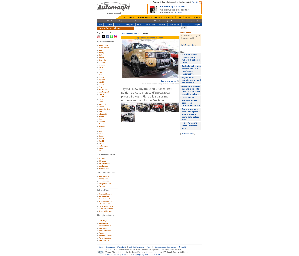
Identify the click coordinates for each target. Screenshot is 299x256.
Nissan (101, 116)
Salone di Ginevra (105, 194)
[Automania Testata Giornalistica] (113, 10)
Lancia (101, 94)
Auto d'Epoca (150, 24)
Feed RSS (195, 2)
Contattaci (178, 12)
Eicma (101, 233)
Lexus (101, 99)
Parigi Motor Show (106, 206)
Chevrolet (102, 60)
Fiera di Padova (105, 226)
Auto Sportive (104, 176)
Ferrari (101, 70)
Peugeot (102, 121)
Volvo (101, 148)
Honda (101, 77)
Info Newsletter (188, 45)
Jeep (100, 87)
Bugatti (101, 57)
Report (199, 21)
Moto (100, 24)
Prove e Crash (174, 24)
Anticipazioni (146, 21)
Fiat (100, 72)
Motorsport (190, 21)
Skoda (101, 134)
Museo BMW (104, 223)
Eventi (139, 24)
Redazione (110, 247)
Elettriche (157, 21)
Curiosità (181, 21)
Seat (100, 131)
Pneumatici (103, 186)
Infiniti (101, 82)
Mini (100, 111)
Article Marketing (136, 247)
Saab (100, 129)
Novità (137, 21)
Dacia (101, 67)
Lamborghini (104, 92)
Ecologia (166, 21)
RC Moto (102, 161)
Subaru (101, 138)
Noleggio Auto (104, 168)
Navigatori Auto (105, 184)
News (149, 247)
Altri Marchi (103, 151)
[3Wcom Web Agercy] (100, 253)
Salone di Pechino (105, 211)
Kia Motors (103, 89)
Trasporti (109, 24)
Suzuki (101, 141)
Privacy (125, 254)
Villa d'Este (103, 228)
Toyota (101, 143)
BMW (101, 55)
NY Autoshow (104, 196)
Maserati (102, 104)
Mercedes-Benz (104, 109)
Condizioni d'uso (112, 254)
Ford (100, 75)
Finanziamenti (104, 163)
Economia (101, 21)
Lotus (101, 102)
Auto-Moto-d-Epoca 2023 (131, 33)
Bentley (101, 53)
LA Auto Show (104, 204)
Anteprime (129, 21)
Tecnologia (119, 21)
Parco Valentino (105, 238)
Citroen (102, 65)
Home (124, 17)
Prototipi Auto (104, 181)
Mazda (101, 107)
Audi (100, 50)
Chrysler (102, 62)
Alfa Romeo (103, 45)
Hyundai (102, 80)
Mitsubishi (103, 114)
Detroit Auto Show (106, 199)
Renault (102, 126)
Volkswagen (103, 146)
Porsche (102, 124)
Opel (100, 119)
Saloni (173, 21)
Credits (157, 254)
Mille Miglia (103, 221)
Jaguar (101, 84)
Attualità (118, 24)
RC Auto (102, 159)
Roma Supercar (105, 231)
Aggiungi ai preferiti (141, 254)
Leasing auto (104, 166)
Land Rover (103, 97)
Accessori (162, 24)
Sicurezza (187, 24)
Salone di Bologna (105, 201)
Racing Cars (103, 179)
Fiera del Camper (105, 235)
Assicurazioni (168, 17)
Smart (101, 136)
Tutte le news (187, 133)
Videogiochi (129, 24)
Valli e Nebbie (104, 240)
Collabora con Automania (165, 247)
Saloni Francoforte (106, 209)
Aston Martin (104, 48)
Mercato (110, 21)
